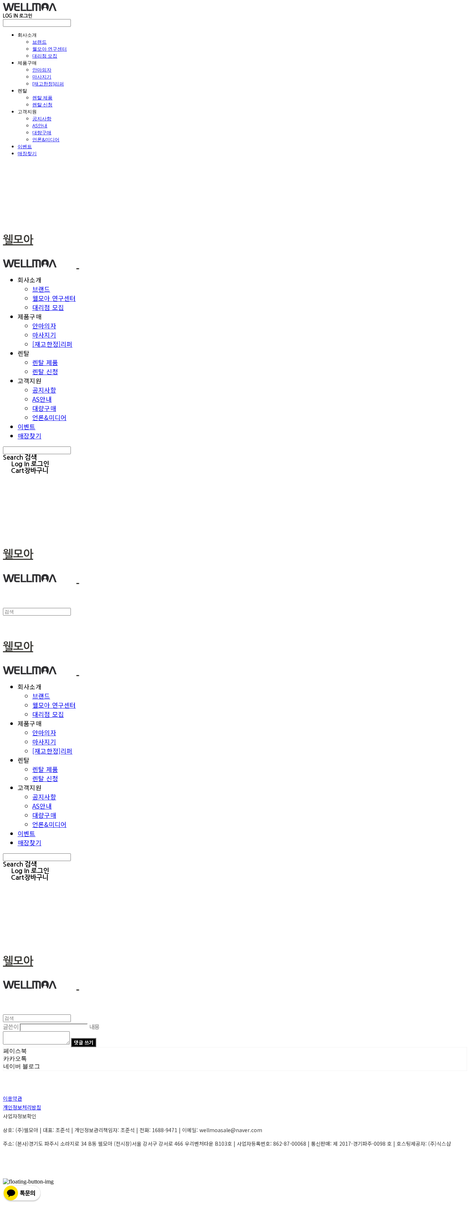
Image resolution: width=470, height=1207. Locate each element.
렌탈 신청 (42, 104)
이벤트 (25, 146)
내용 (94, 1026)
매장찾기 (27, 153)
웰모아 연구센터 (49, 48)
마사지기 (41, 76)
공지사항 (41, 118)
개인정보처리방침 (22, 1107)
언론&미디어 (45, 139)
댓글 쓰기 (83, 1042)
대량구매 (41, 132)
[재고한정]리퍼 (48, 83)
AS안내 (39, 125)
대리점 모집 (44, 55)
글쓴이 (11, 1026)
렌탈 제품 (42, 97)
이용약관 (12, 1098)
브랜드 (39, 42)
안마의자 (41, 69)
